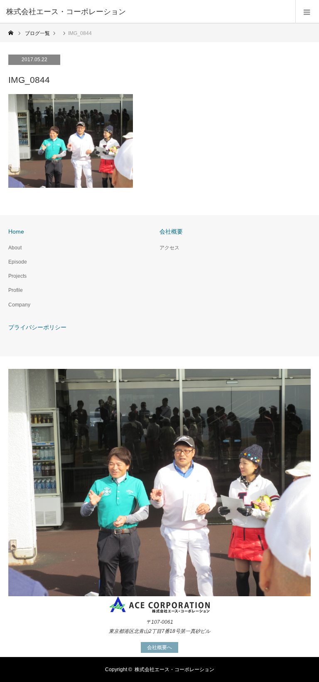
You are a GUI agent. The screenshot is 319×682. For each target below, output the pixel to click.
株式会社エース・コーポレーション (174, 669)
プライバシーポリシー (37, 327)
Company (19, 305)
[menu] (307, 11)
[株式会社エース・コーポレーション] (147, 11)
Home (16, 231)
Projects (17, 276)
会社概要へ (159, 647)
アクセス (169, 248)
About (15, 248)
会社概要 (171, 231)
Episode (17, 262)
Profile (15, 290)
